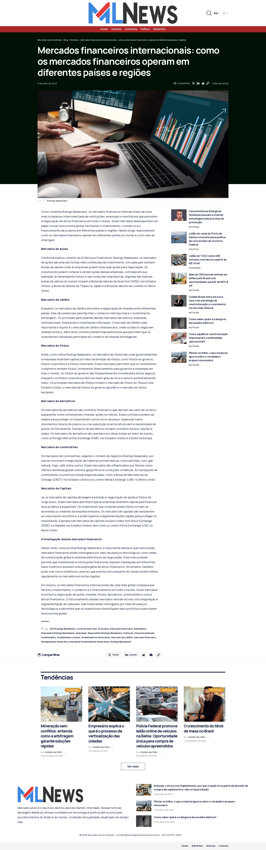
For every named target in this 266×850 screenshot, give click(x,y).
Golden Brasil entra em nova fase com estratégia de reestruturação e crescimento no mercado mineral (207, 302)
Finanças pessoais (144, 633)
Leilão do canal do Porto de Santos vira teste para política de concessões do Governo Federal (207, 239)
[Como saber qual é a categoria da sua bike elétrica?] (179, 323)
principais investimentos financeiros (89, 641)
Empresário (140, 628)
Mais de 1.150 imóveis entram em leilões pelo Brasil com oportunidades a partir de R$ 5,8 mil (208, 280)
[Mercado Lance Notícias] (133, 13)
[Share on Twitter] (193, 83)
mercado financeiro (145, 637)
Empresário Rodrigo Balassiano (58, 633)
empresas (81, 633)
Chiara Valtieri (53, 752)
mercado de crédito (122, 637)
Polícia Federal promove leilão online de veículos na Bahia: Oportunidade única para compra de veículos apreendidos (156, 736)
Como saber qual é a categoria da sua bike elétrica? (185, 817)
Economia (103, 628)
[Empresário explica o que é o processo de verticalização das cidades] (109, 704)
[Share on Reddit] (203, 83)
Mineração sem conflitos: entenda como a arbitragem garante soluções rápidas (57, 736)
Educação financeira (121, 628)
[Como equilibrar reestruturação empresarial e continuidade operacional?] (179, 338)
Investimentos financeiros (95, 637)
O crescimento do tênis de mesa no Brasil (203, 728)
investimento (48, 637)
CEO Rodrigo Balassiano (63, 628)
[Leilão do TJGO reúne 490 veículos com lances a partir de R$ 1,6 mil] (179, 260)
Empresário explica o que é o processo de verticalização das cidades (106, 733)
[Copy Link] (208, 83)
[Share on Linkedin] (198, 83)
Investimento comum (68, 637)
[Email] (151, 655)
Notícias (194, 227)
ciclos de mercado (87, 628)
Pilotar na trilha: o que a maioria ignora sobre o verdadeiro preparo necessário (208, 356)
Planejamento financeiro (54, 641)
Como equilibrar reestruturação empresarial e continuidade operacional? (208, 338)
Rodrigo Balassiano (120, 641)
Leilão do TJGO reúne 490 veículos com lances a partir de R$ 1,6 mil (208, 259)
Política (194, 249)
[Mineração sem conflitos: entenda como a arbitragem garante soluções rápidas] (61, 704)
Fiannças (128, 633)
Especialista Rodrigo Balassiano (105, 633)
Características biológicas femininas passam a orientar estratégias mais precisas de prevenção (206, 216)
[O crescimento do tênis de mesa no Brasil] (204, 704)
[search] (209, 13)
